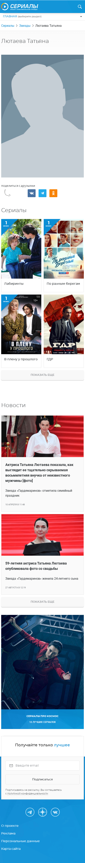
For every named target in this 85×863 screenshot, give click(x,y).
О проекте (10, 825)
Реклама (8, 833)
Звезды (24, 26)
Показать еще (42, 375)
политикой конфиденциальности (27, 793)
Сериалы (7, 26)
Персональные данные (20, 841)
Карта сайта (11, 848)
